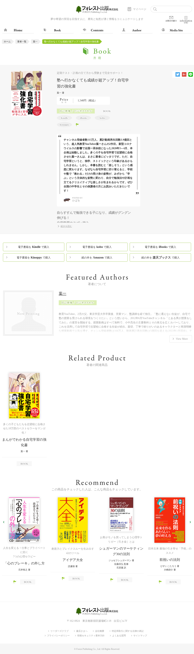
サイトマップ (140, 635)
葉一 (35, 41)
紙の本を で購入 (96, 257)
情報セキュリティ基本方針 (91, 635)
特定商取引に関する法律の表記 (128, 631)
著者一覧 (21, 41)
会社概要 (99, 631)
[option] (24, 419)
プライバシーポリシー (58, 635)
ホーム (7, 41)
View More (182, 338)
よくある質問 (119, 635)
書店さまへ (82, 631)
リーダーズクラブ (59, 631)
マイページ (139, 9)
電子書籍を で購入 (33, 246)
